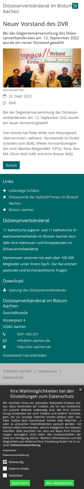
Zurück (11, 165)
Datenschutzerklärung (25, 445)
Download (13, 280)
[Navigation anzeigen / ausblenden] (75, 6)
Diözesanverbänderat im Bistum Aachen (35, 303)
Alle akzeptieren (59, 483)
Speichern (20, 483)
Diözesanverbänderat (26, 220)
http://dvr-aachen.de (34, 346)
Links (8, 181)
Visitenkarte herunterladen (25, 355)
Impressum (9, 450)
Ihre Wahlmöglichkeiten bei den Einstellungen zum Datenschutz (42, 393)
